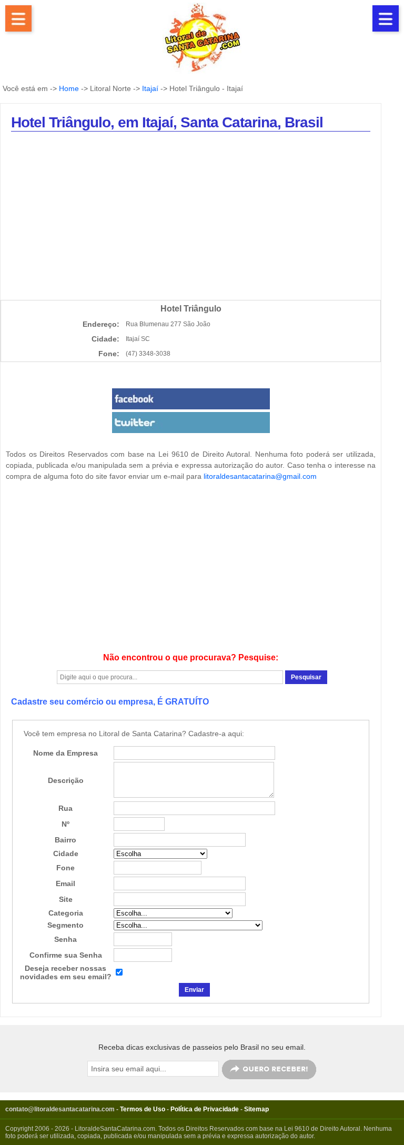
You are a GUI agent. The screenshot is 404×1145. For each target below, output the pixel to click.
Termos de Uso (142, 1109)
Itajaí (150, 88)
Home (69, 88)
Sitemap (256, 1109)
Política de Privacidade (204, 1109)
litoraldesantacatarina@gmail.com (260, 476)
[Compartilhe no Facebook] (191, 398)
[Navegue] (18, 18)
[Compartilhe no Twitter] (191, 422)
